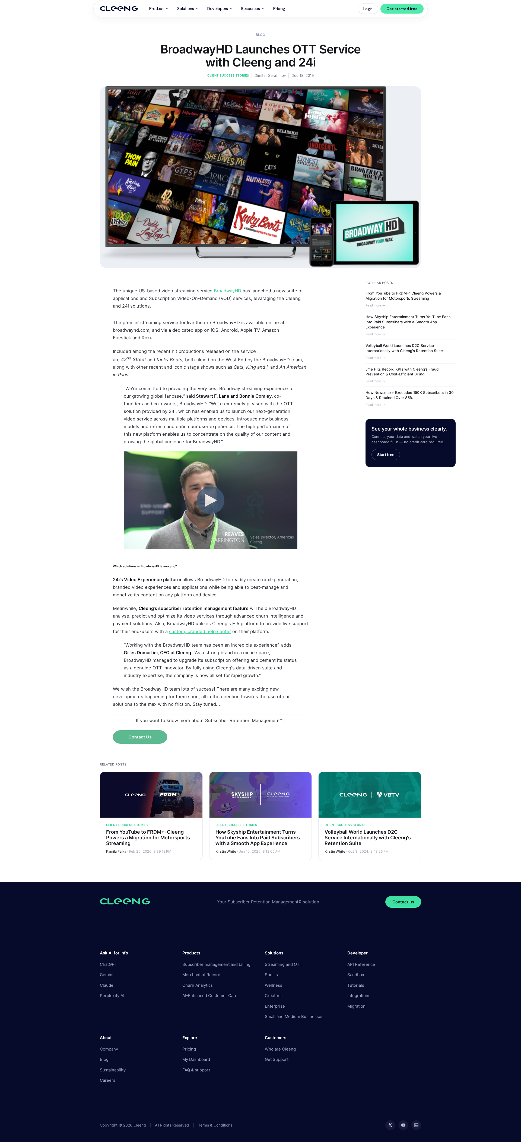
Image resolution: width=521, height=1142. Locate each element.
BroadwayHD (227, 290)
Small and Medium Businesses (294, 1016)
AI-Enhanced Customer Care (209, 995)
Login (368, 8)
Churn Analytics (197, 985)
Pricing (279, 8)
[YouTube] (403, 1125)
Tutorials (355, 985)
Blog (260, 35)
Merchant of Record (201, 974)
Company (109, 1049)
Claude (106, 985)
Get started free (402, 8)
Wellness (273, 985)
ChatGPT (108, 964)
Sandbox (355, 974)
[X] (390, 1125)
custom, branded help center (200, 631)
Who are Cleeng (280, 1049)
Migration (356, 1006)
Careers (107, 1080)
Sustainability (113, 1070)
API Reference (361, 964)
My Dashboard (196, 1059)
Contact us (403, 901)
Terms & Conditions (215, 1125)
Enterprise (275, 1006)
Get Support (276, 1059)
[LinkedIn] (416, 1125)
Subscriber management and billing (216, 964)
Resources (250, 8)
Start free (385, 454)
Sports (271, 974)
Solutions (185, 8)
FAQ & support (196, 1070)
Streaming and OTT (283, 964)
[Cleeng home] (119, 8)
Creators (273, 995)
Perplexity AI (112, 995)
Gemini (106, 974)
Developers (217, 8)
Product (156, 8)
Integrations (358, 995)
